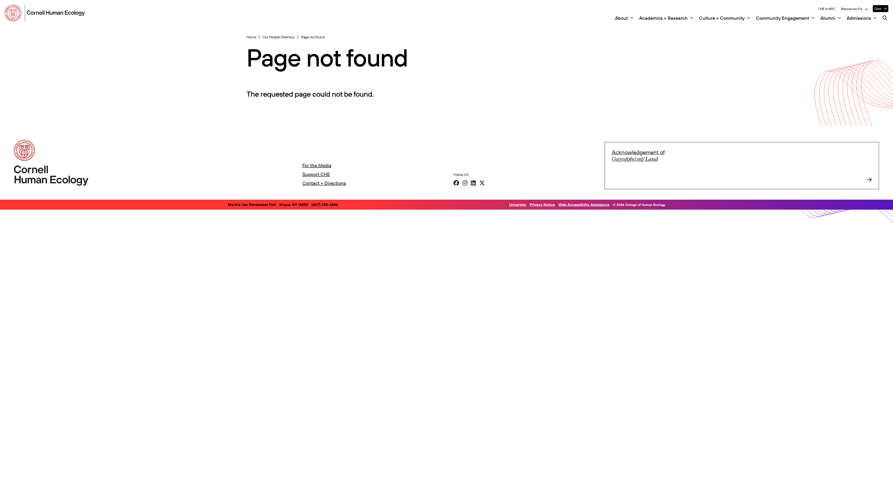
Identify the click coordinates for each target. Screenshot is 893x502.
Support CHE (316, 174)
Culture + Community (722, 18)
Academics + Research (663, 18)
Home (251, 37)
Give (878, 9)
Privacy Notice (542, 204)
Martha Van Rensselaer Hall (252, 204)
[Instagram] (465, 183)
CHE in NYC (826, 8)
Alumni (827, 18)
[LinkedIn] (473, 183)
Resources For (852, 8)
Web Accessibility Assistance (583, 204)
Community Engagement (782, 18)
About (621, 18)
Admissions (859, 18)
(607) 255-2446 (324, 204)
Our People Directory (279, 37)
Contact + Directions (324, 183)
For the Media (316, 165)
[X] (482, 183)
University (517, 204)
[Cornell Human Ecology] (14, 13)
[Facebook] (456, 183)
